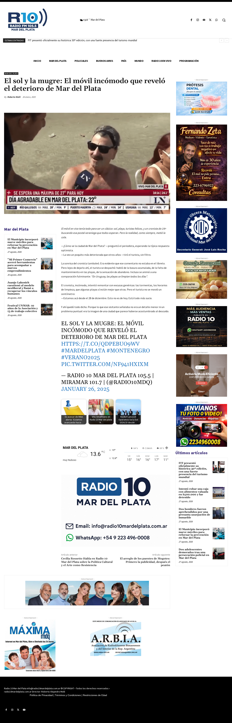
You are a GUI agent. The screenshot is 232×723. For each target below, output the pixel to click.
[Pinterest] (150, 96)
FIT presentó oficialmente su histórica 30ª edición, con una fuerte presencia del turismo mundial (82, 40)
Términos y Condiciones (68, 695)
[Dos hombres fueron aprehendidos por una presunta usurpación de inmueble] (219, 513)
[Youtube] (24, 710)
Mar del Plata (11, 73)
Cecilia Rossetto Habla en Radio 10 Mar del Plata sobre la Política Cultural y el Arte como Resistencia (87, 562)
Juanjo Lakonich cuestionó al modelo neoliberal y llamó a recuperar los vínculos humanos (22, 288)
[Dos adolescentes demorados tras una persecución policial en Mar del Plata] (219, 553)
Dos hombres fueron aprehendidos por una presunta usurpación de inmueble (194, 513)
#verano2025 (80, 357)
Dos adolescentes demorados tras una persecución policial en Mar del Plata (194, 554)
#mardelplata (83, 350)
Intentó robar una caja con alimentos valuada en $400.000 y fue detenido (193, 493)
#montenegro (128, 350)
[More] (166, 96)
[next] (227, 40)
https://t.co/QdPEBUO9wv (100, 344)
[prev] (221, 40)
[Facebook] (191, 20)
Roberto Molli (13, 97)
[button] (224, 20)
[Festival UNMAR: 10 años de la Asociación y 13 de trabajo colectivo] (47, 309)
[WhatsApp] (216, 20)
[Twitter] (210, 20)
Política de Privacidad (41, 695)
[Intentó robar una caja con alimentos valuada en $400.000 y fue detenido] (219, 493)
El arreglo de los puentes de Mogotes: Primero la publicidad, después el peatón (145, 562)
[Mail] (204, 20)
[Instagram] (197, 20)
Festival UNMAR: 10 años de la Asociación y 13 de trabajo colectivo (22, 308)
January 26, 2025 (85, 389)
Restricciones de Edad (95, 695)
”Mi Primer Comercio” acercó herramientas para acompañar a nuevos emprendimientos (22, 265)
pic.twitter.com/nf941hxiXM (105, 364)
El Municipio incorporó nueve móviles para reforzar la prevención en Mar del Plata (22, 244)
